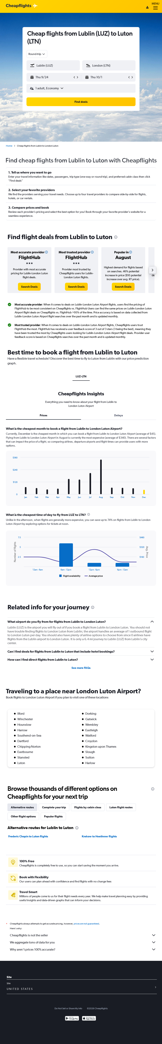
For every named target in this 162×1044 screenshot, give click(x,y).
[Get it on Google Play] (72, 1019)
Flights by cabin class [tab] (87, 807)
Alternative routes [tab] (22, 807)
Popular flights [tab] (53, 816)
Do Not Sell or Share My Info (68, 1008)
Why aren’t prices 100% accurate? (32, 949)
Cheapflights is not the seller (29, 935)
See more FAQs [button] (81, 667)
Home (9, 145)
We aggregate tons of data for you (32, 942)
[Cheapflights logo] (18, 6)
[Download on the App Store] (89, 1019)
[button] (51, 77)
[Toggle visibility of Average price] (94, 576)
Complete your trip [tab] (54, 807)
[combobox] (36, 54)
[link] (29, 287)
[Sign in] (147, 7)
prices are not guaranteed (86, 923)
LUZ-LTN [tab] (81, 376)
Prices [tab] (43, 415)
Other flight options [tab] (23, 816)
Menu (155, 3)
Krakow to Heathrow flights (99, 836)
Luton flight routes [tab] (121, 807)
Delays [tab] (118, 415)
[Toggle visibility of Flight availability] (70, 576)
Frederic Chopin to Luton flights (28, 836)
